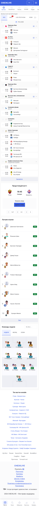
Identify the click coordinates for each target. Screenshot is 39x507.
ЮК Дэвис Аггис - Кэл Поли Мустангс (19, 445)
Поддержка (19, 486)
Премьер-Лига (12, 25)
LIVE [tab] (11, 17)
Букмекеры (19, 481)
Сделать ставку (19, 204)
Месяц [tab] (15, 332)
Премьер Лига (12, 84)
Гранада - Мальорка (19, 406)
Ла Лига (10, 37)
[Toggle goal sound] (35, 17)
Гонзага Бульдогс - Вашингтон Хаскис (19, 441)
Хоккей (26, 453)
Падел (23, 456)
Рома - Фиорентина (19, 396)
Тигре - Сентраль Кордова (19, 438)
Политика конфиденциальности (20, 483)
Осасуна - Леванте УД (19, 413)
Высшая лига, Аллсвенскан (16, 95)
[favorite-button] (3, 26)
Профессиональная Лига (15, 161)
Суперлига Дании (13, 107)
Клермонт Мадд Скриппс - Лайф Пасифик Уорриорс (19, 448)
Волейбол (33, 453)
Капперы (19, 474)
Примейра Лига (12, 54)
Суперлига (11, 118)
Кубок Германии (13, 130)
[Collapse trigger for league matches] (36, 26)
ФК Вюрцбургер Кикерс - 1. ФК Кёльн (19, 424)
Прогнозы (14, 459)
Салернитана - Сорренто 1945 (19, 410)
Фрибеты (19, 476)
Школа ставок (19, 479)
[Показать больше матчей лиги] (34, 26)
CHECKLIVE (6, 3)
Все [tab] (4, 17)
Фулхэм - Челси (19, 399)
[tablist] (16, 17)
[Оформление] (36, 3)
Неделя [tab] (6, 332)
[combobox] (30, 3)
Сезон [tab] (23, 332)
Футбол (4, 453)
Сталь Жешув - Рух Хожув (19, 431)
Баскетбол (18, 453)
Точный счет (24, 459)
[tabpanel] (19, 102)
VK (23, 469)
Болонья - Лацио (19, 403)
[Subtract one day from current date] (37, 22)
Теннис (11, 453)
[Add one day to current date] (1, 22)
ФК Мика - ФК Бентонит (19, 434)
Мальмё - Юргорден (19, 420)
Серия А (10, 66)
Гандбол (16, 456)
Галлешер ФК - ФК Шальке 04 (19, 427)
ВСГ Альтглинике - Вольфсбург (19, 417)
